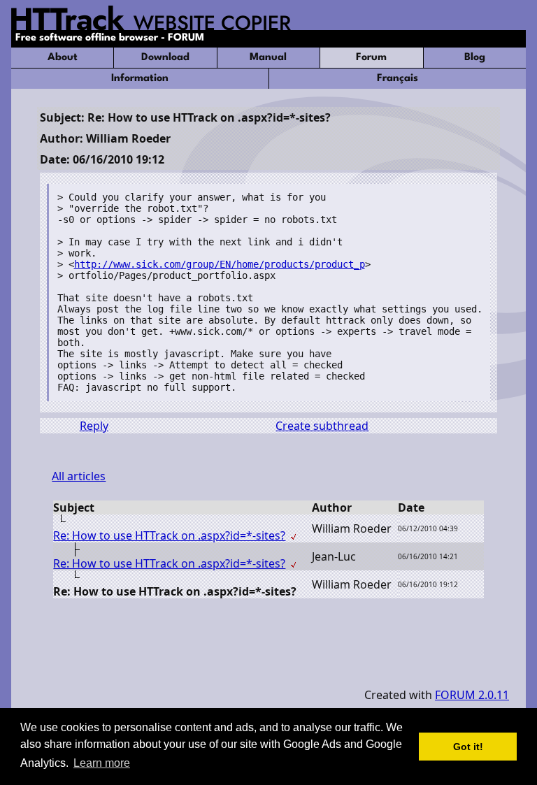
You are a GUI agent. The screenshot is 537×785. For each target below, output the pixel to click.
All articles (79, 476)
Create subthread (321, 425)
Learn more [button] (101, 763)
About (63, 57)
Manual (268, 57)
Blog (474, 57)
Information (140, 78)
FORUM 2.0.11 (472, 695)
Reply (94, 425)
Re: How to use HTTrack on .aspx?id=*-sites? (169, 535)
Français (397, 78)
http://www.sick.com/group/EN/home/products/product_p (219, 264)
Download (165, 57)
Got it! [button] (468, 746)
